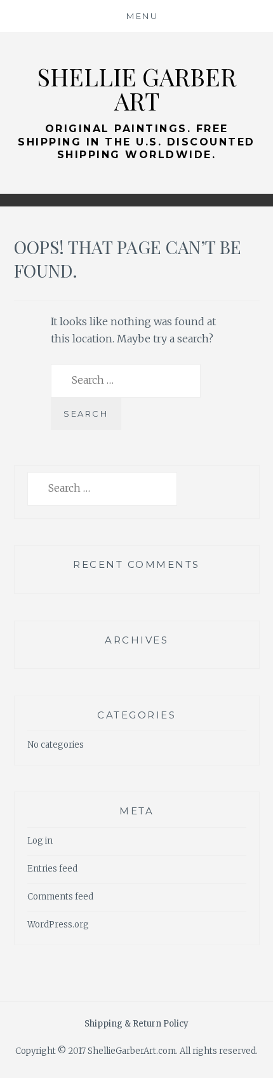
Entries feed (52, 868)
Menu (142, 16)
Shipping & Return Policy (136, 1023)
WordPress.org (58, 924)
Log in (40, 840)
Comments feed (60, 896)
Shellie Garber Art (136, 88)
